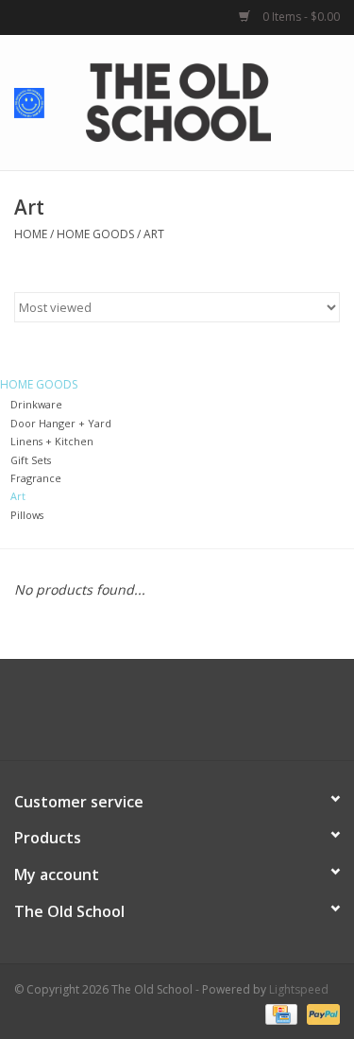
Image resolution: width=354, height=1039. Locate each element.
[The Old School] (207, 101)
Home (30, 234)
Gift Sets (30, 460)
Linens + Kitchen (51, 441)
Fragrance (35, 478)
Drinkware (36, 404)
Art (153, 234)
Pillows (26, 515)
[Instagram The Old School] (211, 716)
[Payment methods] (279, 1013)
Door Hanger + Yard (60, 423)
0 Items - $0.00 (300, 17)
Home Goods (95, 234)
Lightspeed (299, 989)
